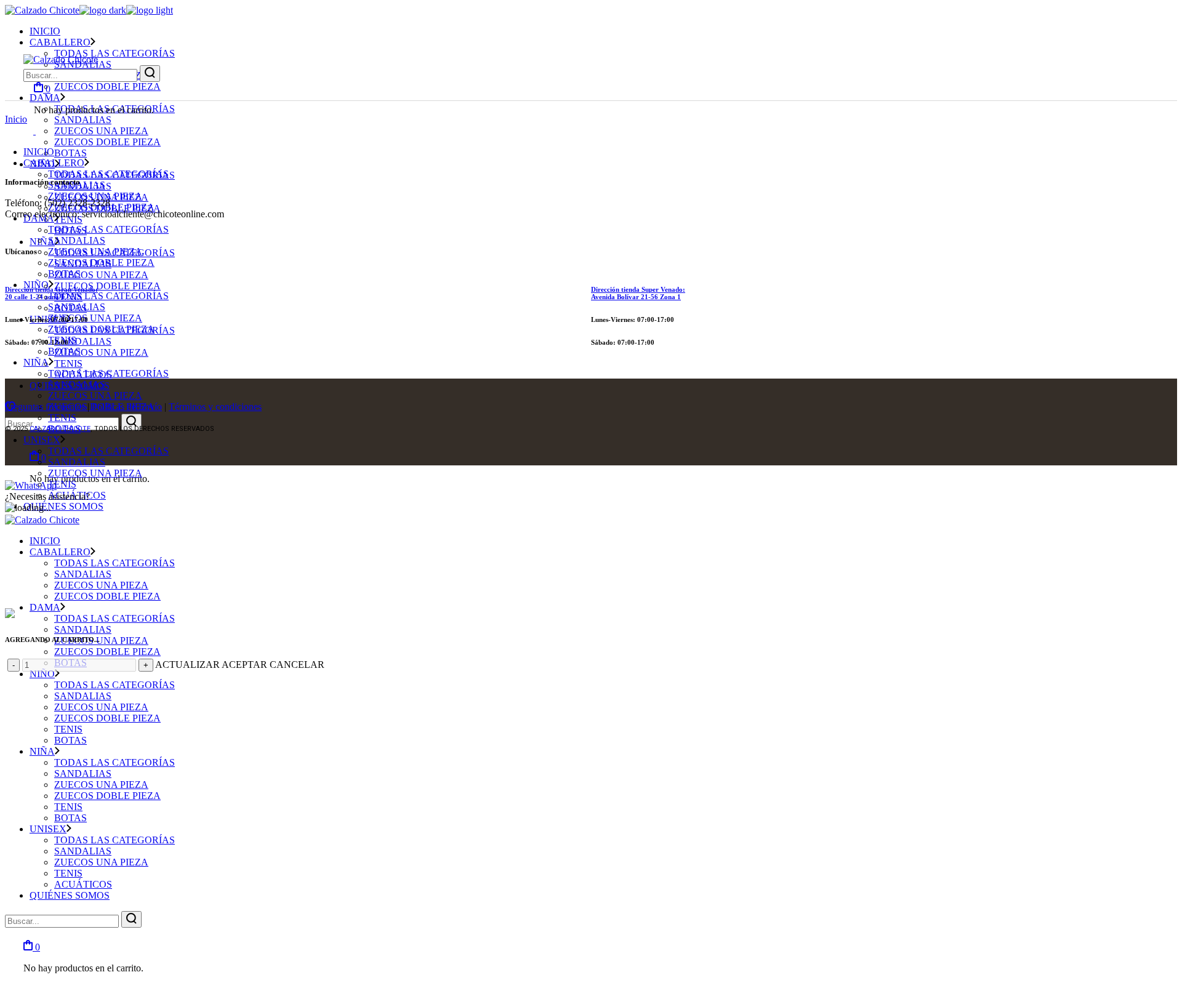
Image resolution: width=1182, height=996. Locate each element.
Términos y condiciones (215, 406)
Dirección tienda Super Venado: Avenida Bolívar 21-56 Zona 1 (638, 293)
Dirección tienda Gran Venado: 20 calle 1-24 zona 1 (51, 293)
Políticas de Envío (127, 406)
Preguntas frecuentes (45, 406)
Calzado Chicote (60, 429)
